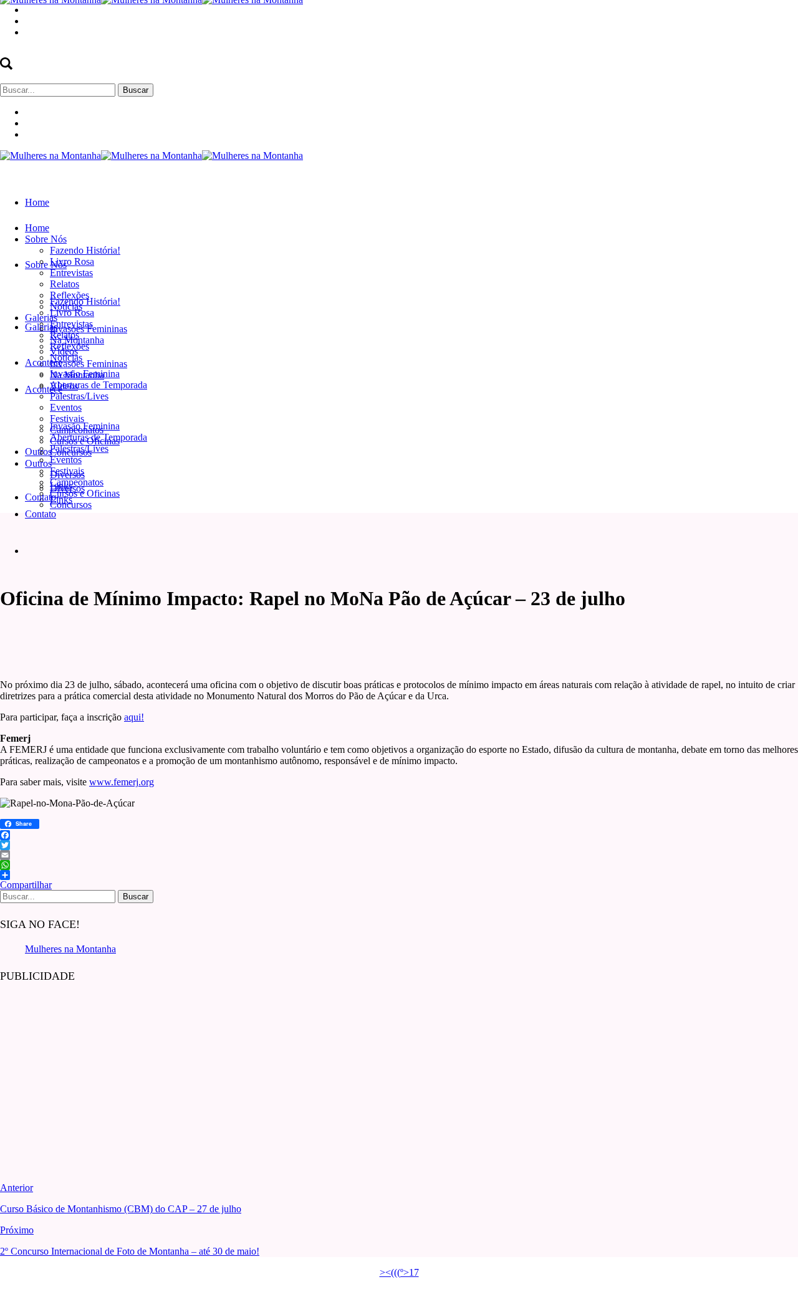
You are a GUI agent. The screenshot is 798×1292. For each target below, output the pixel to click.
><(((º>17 (399, 1272)
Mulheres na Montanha (70, 949)
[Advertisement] (93, 1073)
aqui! (134, 717)
